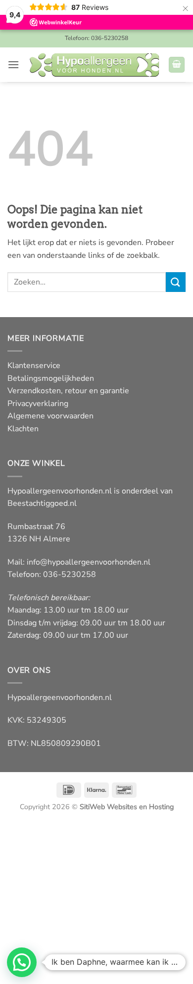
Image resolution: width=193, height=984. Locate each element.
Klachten (23, 428)
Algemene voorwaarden (50, 415)
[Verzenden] (176, 281)
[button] (13, 64)
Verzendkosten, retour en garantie (68, 390)
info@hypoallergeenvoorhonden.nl (88, 562)
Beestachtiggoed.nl (42, 503)
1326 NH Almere (38, 538)
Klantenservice (33, 365)
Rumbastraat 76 (36, 526)
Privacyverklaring (37, 403)
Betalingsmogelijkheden (50, 378)
